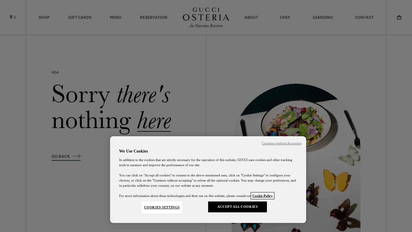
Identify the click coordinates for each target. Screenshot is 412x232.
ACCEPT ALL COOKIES (237, 206)
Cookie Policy (262, 196)
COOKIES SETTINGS (162, 207)
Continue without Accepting (282, 143)
